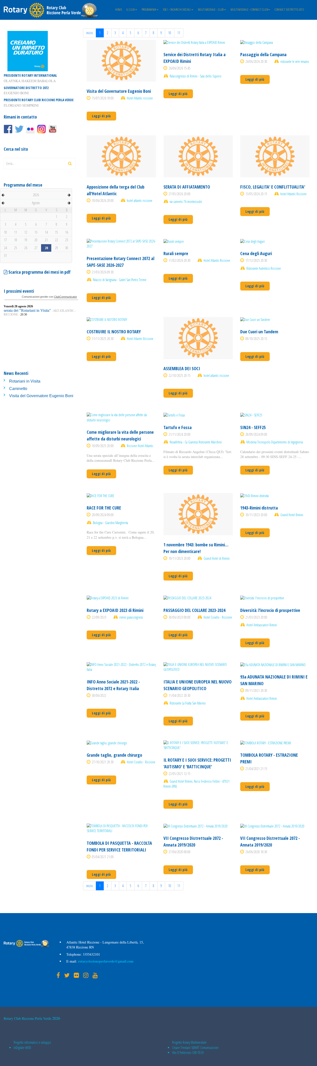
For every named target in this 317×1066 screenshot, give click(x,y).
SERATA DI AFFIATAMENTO (186, 187)
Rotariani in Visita (24, 381)
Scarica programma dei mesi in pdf (39, 272)
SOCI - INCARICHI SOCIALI (177, 9)
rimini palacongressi (131, 617)
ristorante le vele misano (294, 61)
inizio (89, 32)
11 (178, 32)
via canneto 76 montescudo (186, 201)
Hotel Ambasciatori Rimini (261, 625)
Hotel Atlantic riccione (140, 98)
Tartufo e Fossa (177, 427)
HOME (118, 9)
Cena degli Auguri (256, 253)
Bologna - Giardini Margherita (110, 522)
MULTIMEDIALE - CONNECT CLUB (249, 9)
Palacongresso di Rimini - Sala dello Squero (195, 76)
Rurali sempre (175, 253)
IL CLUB (130, 9)
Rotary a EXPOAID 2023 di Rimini (115, 610)
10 (169, 32)
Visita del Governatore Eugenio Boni (41, 396)
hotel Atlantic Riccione (293, 194)
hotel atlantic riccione (139, 200)
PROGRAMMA (149, 9)
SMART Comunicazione (204, 1047)
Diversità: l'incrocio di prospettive (270, 610)
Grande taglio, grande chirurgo (114, 755)
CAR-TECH (198, 1052)
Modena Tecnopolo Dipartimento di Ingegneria (274, 442)
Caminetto (18, 389)
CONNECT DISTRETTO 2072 (289, 9)
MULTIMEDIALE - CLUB (211, 9)
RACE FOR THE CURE (104, 508)
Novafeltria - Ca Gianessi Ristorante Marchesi (196, 442)
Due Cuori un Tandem (259, 332)
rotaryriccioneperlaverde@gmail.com (105, 961)
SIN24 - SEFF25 (253, 427)
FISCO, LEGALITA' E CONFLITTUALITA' (272, 187)
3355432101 (91, 954)
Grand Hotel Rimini (291, 514)
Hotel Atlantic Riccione (217, 260)
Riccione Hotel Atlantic (140, 445)
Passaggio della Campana (263, 54)
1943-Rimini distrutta (259, 508)
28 (46, 247)
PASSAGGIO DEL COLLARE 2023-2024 (194, 610)
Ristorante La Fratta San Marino (188, 703)
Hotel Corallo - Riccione (218, 617)
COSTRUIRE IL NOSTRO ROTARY (114, 332)
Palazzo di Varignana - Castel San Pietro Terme (119, 279)
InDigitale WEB (22, 1047)
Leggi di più (101, 116)
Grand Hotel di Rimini (217, 558)
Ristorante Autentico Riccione (263, 268)
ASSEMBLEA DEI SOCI (181, 368)
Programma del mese (23, 185)
